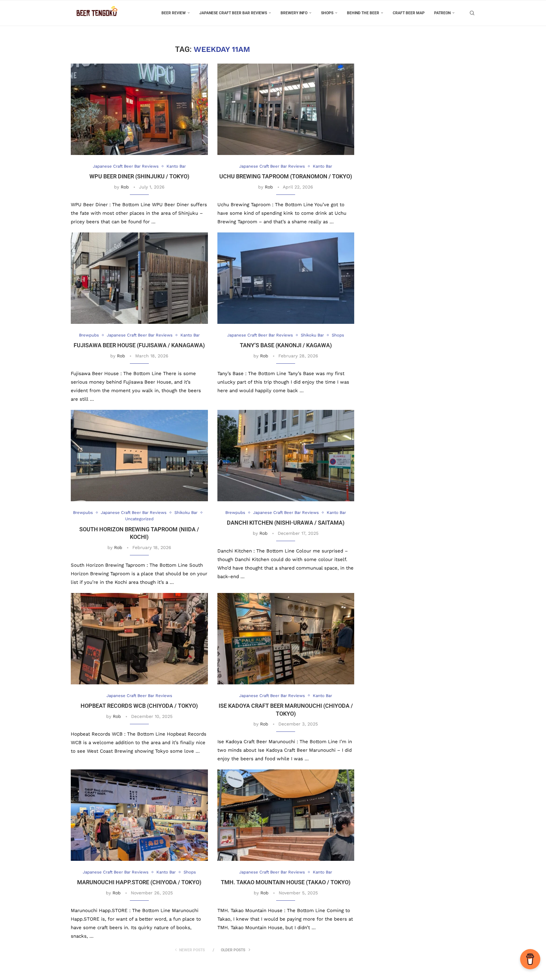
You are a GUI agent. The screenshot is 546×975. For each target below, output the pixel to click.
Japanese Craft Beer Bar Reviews (233, 13)
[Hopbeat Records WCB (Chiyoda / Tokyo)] (139, 638)
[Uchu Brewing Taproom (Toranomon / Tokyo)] (286, 109)
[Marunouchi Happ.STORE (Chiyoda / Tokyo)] (139, 815)
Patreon (442, 13)
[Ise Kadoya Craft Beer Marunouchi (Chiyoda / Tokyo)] (286, 638)
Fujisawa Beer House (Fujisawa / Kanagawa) (139, 345)
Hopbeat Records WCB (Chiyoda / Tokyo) (139, 705)
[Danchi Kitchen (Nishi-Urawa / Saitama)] (286, 455)
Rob (125, 186)
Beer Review (173, 13)
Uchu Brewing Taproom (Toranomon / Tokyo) (285, 176)
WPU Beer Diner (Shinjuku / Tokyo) (139, 176)
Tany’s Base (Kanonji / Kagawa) (286, 345)
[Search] (472, 13)
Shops (327, 13)
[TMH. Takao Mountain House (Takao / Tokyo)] (286, 815)
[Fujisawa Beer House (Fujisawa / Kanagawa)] (139, 278)
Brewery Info (294, 13)
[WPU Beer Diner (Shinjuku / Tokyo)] (139, 109)
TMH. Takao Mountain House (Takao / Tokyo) (285, 882)
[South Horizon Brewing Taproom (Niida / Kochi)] (139, 455)
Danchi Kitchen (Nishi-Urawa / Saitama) (285, 522)
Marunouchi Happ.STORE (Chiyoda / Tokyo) (139, 882)
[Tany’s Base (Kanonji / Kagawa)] (286, 278)
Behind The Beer (363, 13)
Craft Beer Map (409, 13)
